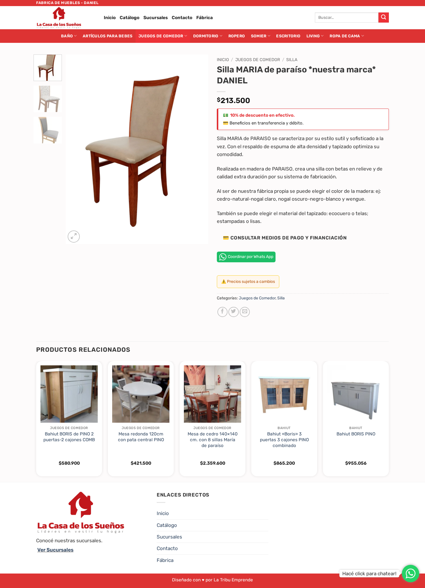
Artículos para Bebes (107, 36)
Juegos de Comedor (160, 36)
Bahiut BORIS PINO (356, 434)
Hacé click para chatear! (369, 573)
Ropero (236, 36)
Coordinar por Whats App (250, 256)
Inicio (110, 17)
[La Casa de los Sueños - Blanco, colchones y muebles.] (65, 17)
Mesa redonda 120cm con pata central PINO (141, 436)
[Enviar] (383, 17)
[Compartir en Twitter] (233, 312)
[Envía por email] (245, 312)
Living (313, 36)
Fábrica (204, 17)
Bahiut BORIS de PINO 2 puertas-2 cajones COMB (69, 436)
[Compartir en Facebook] (222, 312)
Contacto (182, 17)
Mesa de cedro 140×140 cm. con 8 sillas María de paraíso (213, 439)
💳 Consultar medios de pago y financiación (285, 238)
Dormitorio (206, 36)
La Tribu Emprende (233, 579)
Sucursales (155, 17)
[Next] (198, 149)
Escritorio (288, 36)
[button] (74, 236)
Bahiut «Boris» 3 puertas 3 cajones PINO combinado (284, 439)
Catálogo (129, 17)
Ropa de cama (345, 36)
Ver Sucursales (55, 550)
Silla (292, 59)
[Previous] (76, 149)
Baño (67, 36)
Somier (259, 36)
